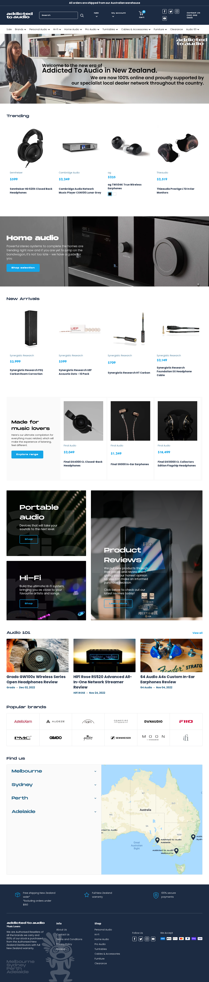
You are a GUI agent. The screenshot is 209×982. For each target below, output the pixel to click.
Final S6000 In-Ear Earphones (130, 464)
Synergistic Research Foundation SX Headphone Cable (174, 371)
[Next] (202, 164)
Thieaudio (162, 172)
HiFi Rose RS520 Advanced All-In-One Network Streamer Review (102, 682)
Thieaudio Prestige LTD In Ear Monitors (175, 190)
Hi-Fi (55, 29)
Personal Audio (38, 29)
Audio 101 (191, 29)
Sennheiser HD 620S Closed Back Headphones (31, 190)
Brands (19, 29)
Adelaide (23, 811)
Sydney (22, 784)
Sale (9, 29)
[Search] (82, 15)
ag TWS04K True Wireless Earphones (125, 186)
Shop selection (23, 268)
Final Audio (70, 445)
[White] (114, 194)
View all (198, 633)
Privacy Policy (64, 944)
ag (109, 172)
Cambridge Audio (69, 172)
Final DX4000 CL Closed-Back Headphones (83, 463)
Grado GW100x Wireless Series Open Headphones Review (36, 679)
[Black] (109, 194)
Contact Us (62, 934)
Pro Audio (90, 29)
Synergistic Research (22, 355)
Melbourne (27, 771)
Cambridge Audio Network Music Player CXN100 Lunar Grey (80, 190)
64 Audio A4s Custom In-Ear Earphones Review (167, 679)
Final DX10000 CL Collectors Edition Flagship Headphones (177, 463)
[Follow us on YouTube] (164, 19)
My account (119, 13)
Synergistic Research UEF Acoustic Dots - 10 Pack (75, 372)
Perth (20, 798)
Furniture (159, 29)
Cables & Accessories (134, 29)
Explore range (27, 454)
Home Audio (71, 29)
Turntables (109, 29)
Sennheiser (16, 172)
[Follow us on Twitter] (171, 12)
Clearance (176, 29)
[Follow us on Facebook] (164, 12)
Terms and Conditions (69, 939)
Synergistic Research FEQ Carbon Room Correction (26, 372)
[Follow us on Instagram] (177, 12)
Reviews (60, 949)
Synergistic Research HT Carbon (129, 372)
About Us (61, 929)
